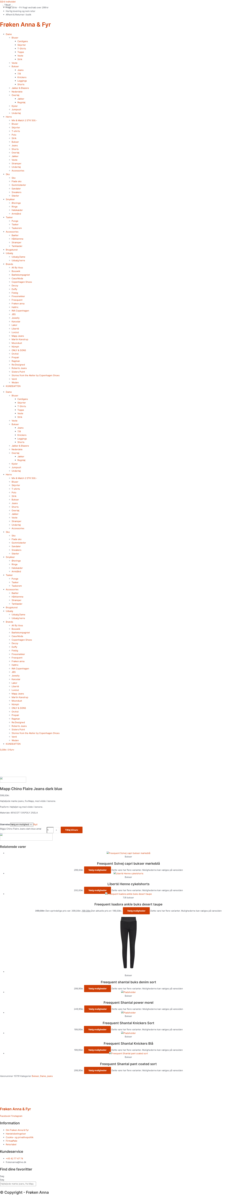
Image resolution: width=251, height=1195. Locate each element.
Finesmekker (18, 296)
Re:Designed (18, 364)
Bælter (15, 235)
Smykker (10, 199)
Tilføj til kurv (71, 830)
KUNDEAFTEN (13, 386)
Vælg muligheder (97, 870)
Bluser (15, 37)
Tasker (9, 217)
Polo (14, 134)
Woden (15, 382)
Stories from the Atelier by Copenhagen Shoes (36, 375)
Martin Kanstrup (20, 339)
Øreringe (16, 203)
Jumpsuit (16, 109)
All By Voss (17, 267)
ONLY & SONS (19, 350)
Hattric (15, 307)
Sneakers (16, 192)
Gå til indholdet (8, 1)
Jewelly (15, 318)
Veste (20, 55)
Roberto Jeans (19, 368)
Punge (15, 221)
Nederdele (17, 91)
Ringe (15, 206)
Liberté (15, 328)
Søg (2, 1176)
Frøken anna (18, 303)
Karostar (16, 321)
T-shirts (16, 131)
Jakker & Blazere (20, 88)
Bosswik (16, 271)
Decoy (15, 285)
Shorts (20, 84)
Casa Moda (17, 278)
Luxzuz (15, 332)
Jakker (20, 98)
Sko (8, 174)
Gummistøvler (19, 185)
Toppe (20, 52)
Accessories (18, 170)
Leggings (22, 80)
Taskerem (17, 228)
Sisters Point (18, 371)
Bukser (15, 66)
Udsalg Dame (18, 256)
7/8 (19, 73)
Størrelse (5, 824)
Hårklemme (17, 238)
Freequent (17, 300)
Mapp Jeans (18, 336)
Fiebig (15, 292)
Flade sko (16, 181)
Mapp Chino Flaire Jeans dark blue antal (20, 828)
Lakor (14, 325)
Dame (9, 34)
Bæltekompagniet (21, 274)
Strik (19, 59)
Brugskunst (12, 249)
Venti (14, 379)
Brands (9, 264)
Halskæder (17, 210)
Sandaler (16, 188)
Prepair (15, 357)
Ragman (16, 361)
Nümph (15, 346)
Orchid (15, 353)
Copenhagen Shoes (22, 282)
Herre (9, 116)
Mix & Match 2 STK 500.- (24, 120)
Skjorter (21, 45)
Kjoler (15, 106)
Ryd (35, 824)
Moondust (17, 343)
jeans (50, 1076)
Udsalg (9, 253)
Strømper (16, 163)
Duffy (14, 289)
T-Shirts (21, 48)
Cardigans (22, 41)
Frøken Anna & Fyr (25, 24)
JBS (14, 314)
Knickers (21, 77)
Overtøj (15, 95)
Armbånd (16, 213)
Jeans (20, 70)
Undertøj (16, 113)
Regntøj (21, 102)
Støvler (15, 195)
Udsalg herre (18, 260)
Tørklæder (17, 246)
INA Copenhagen (20, 310)
